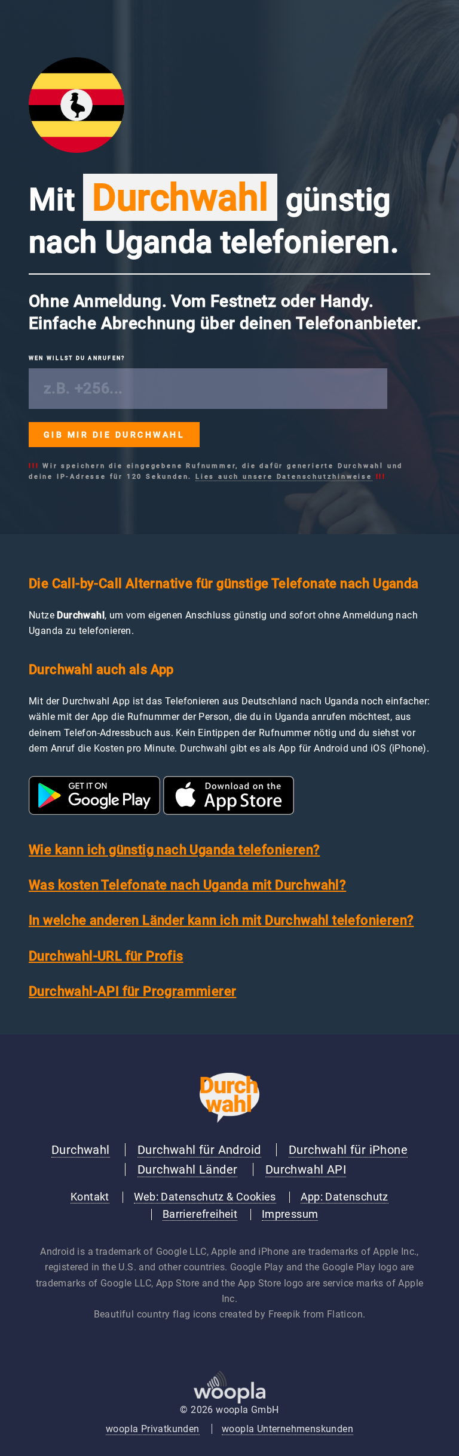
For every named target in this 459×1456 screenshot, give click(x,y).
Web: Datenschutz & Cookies (205, 1197)
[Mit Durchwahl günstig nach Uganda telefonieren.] (76, 149)
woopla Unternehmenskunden (287, 1429)
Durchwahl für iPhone (348, 1150)
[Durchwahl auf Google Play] (94, 811)
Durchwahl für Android (199, 1150)
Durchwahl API (305, 1169)
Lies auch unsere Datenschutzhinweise (283, 477)
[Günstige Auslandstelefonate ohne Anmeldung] (229, 1119)
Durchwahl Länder (187, 1169)
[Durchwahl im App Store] (228, 811)
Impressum (290, 1214)
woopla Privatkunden (153, 1429)
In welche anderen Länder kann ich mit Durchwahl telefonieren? (221, 920)
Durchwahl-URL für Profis (106, 956)
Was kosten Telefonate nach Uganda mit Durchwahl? (187, 885)
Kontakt (90, 1197)
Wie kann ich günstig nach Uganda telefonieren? (174, 849)
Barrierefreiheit (200, 1214)
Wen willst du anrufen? (77, 358)
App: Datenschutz (344, 1197)
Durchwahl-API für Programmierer (132, 991)
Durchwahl (80, 1150)
